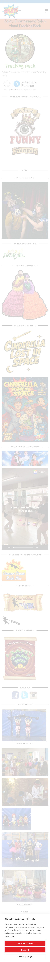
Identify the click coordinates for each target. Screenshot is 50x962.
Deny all (25, 950)
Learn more (9, 936)
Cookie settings (25, 956)
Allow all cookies (25, 943)
